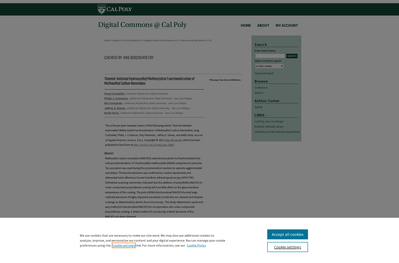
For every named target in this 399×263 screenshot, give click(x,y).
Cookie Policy (196, 245)
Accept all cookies (287, 234)
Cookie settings (123, 245)
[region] (199, 240)
